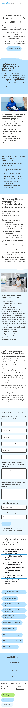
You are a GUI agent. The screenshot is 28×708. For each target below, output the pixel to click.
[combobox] (14, 507)
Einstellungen (7, 705)
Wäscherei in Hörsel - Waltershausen (9, 616)
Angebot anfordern (14, 48)
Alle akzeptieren (8, 695)
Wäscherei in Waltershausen (12, 623)
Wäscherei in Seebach (10, 647)
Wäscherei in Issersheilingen (12, 635)
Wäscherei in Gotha (9, 629)
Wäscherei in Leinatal (9, 598)
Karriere (14, 673)
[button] (14, 551)
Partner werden (14, 665)
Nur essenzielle (7, 700)
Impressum (17, 691)
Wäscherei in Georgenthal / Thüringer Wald (11, 610)
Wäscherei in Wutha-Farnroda (12, 641)
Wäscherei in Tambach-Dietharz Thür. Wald (13, 592)
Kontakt (14, 677)
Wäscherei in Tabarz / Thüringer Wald (13, 604)
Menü (22, 3)
